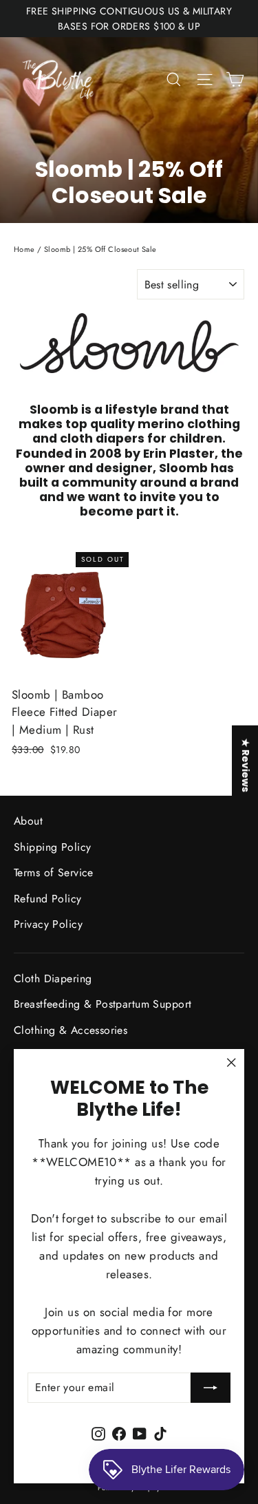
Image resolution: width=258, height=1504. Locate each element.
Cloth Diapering (53, 978)
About (28, 821)
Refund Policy (48, 899)
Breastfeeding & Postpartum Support (102, 1004)
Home (24, 249)
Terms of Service (54, 872)
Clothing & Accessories (70, 1030)
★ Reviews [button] (245, 765)
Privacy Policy (48, 924)
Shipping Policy (52, 847)
